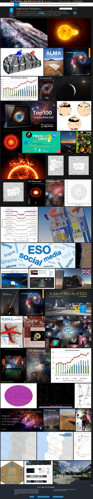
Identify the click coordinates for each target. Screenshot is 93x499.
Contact (64, 1)
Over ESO (12, 4)
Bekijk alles (19, 11)
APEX (34, 11)
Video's (21, 4)
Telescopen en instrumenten (36, 4)
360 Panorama (25, 11)
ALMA (31, 11)
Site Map (68, 1)
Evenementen (51, 4)
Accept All (32, 496)
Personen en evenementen (63, 13)
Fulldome (63, 11)
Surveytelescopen (56, 15)
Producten (61, 4)
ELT (45, 11)
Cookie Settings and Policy (58, 496)
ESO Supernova (50, 11)
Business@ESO (66, 4)
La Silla (46, 13)
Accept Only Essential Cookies (43, 496)
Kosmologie (41, 11)
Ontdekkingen (45, 4)
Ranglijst (74, 12)
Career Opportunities (73, 4)
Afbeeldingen (16, 4)
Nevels (50, 13)
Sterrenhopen (44, 15)
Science (75, 1)
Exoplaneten (57, 11)
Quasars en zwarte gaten (27, 15)
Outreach (56, 4)
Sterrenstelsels (20, 13)
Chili (37, 11)
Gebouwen (18, 15)
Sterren (49, 15)
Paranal (55, 13)
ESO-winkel (28, 4)
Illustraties (41, 13)
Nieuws (24, 4)
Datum (75, 14)
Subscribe (60, 1)
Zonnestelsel (37, 15)
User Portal (80, 1)
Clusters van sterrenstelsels (31, 13)
